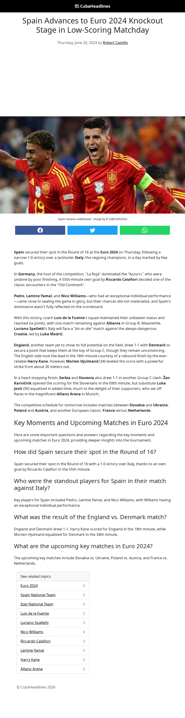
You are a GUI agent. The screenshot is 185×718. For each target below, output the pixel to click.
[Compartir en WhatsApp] (145, 230)
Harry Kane (30, 659)
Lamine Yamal (32, 650)
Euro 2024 (29, 585)
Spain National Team (38, 594)
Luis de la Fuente (35, 613)
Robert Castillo (115, 42)
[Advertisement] (92, 82)
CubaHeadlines (94, 6)
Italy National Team (37, 604)
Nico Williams (32, 631)
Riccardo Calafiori (36, 641)
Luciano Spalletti (35, 622)
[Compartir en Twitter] (92, 230)
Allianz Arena (32, 668)
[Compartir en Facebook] (40, 230)
